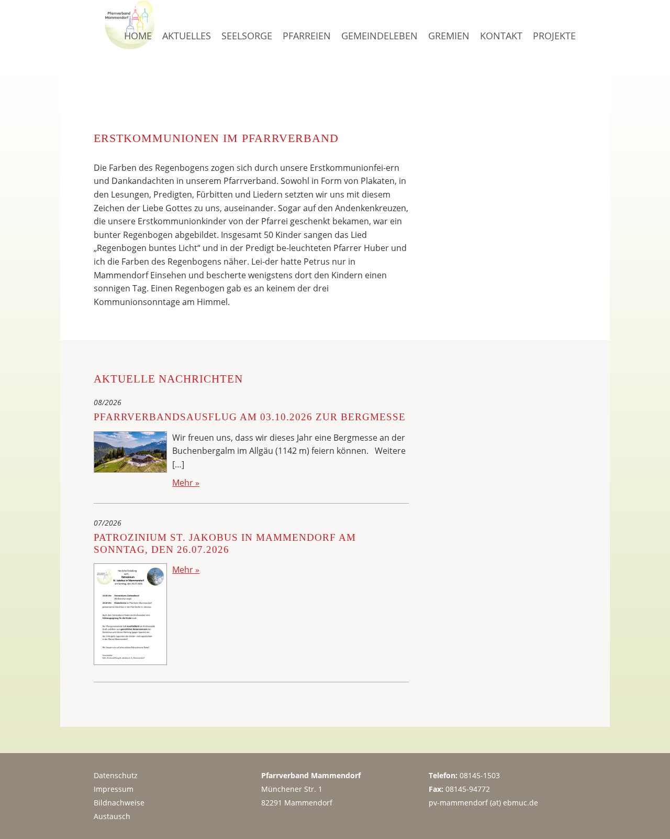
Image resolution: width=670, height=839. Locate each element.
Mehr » (185, 482)
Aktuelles (186, 35)
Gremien (449, 35)
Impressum (113, 789)
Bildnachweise (119, 803)
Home (138, 35)
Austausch (112, 816)
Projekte (554, 35)
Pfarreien (307, 35)
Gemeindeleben (379, 35)
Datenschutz (116, 775)
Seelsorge (246, 35)
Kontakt (501, 35)
